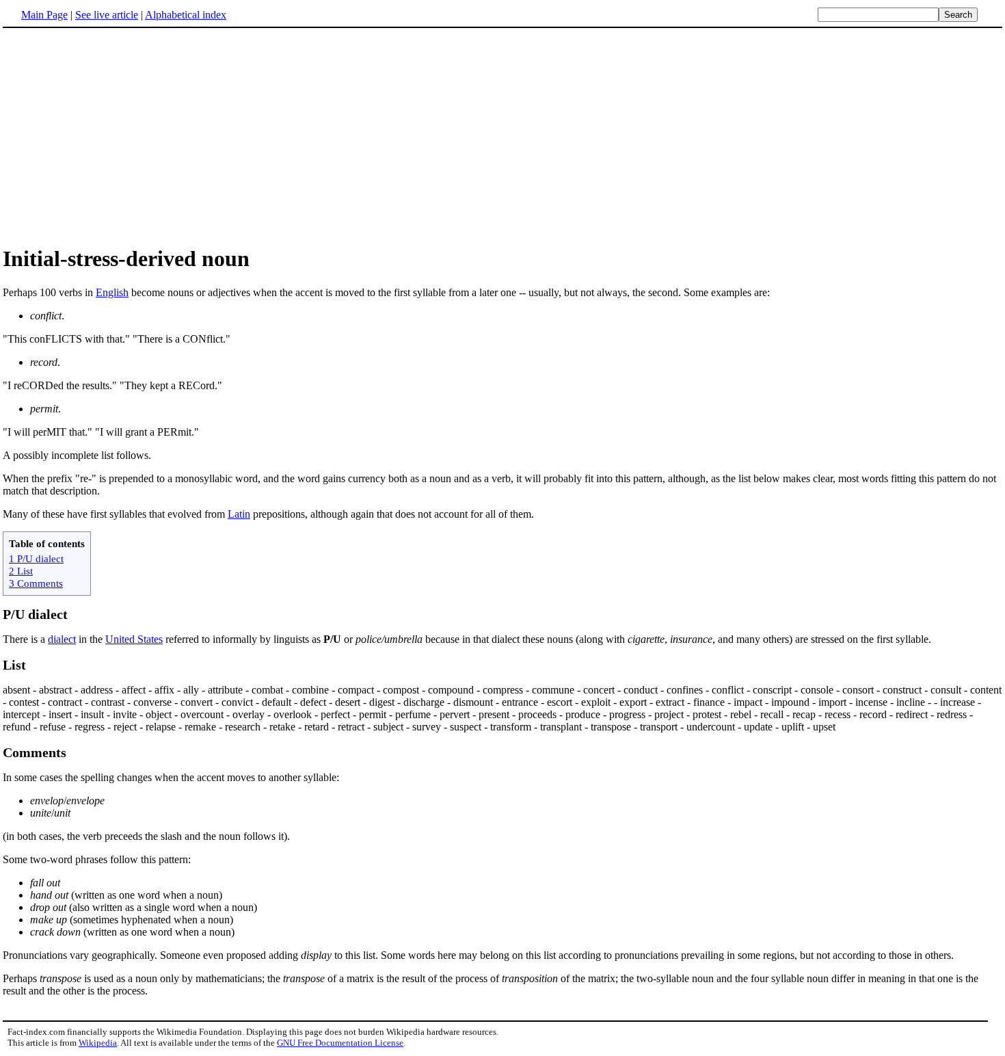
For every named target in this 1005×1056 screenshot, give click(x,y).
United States (134, 639)
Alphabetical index (185, 15)
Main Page (44, 15)
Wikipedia (98, 1043)
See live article (106, 15)
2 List (21, 571)
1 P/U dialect (36, 558)
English (112, 292)
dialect (62, 639)
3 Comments (36, 583)
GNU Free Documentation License (340, 1043)
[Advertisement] (117, 136)
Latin (239, 514)
